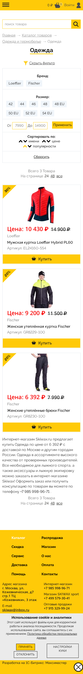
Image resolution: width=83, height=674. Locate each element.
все (59, 176)
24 (46, 176)
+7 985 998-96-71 (35, 491)
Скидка (18, 547)
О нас (46, 556)
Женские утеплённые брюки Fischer (38, 410)
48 (52, 176)
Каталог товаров (37, 35)
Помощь (19, 574)
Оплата (48, 565)
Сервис (18, 556)
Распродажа (52, 538)
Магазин (49, 547)
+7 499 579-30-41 (57, 598)
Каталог (18, 538)
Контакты (50, 574)
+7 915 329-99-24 (57, 608)
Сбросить (41, 157)
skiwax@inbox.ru (15, 610)
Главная (8, 35)
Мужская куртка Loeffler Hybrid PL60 (40, 242)
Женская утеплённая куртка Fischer (38, 326)
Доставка (19, 565)
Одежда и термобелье (21, 41)
